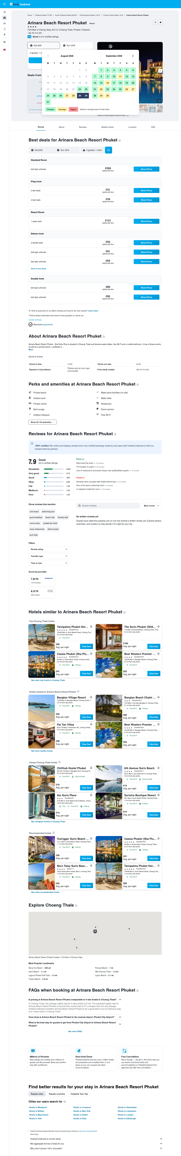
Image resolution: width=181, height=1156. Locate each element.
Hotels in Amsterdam (127, 1107)
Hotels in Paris (80, 1118)
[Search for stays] (4, 17)
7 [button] (73, 76)
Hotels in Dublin (80, 1114)
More (31, 349)
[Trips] (4, 42)
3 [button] (48, 76)
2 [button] (86, 70)
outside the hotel (50, 523)
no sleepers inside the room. (93, 489)
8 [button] (79, 76)
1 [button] (79, 70)
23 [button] (86, 89)
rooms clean (35, 523)
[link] (48, 680)
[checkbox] (42, 580)
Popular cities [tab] (37, 1094)
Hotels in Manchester (38, 1114)
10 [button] (48, 82)
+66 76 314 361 (35, 32)
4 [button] (54, 76)
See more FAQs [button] (75, 1031)
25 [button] (54, 95)
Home (30, 15)
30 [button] (86, 95)
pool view (33, 535)
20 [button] (67, 89)
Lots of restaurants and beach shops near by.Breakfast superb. (107, 470)
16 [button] (86, 82)
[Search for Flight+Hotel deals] (4, 29)
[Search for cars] (4, 23)
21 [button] (73, 89)
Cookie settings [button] (35, 319)
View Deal (86, 646)
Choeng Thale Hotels (111, 15)
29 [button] (80, 95)
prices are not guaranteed (87, 1131)
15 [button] (80, 82)
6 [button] (67, 76)
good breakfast (36, 517)
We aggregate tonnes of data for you (47, 1143)
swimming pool (48, 511)
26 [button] (60, 95)
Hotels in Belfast (36, 1111)
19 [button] (60, 89)
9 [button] (86, 76)
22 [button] (80, 89)
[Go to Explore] (4, 34)
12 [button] (60, 82)
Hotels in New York (81, 1111)
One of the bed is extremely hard (94, 485)
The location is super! (90, 466)
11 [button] (54, 82)
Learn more (93, 310)
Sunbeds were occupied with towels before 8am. (101, 481)
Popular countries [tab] (57, 1094)
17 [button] (48, 89)
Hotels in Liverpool (82, 1107)
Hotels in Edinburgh (127, 1118)
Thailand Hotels (41, 15)
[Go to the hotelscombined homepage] (20, 4)
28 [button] (73, 95)
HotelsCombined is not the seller (45, 1138)
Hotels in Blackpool (38, 1107)
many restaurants (37, 529)
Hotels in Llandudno (127, 1111)
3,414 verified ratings (49, 36)
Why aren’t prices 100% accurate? (46, 1148)
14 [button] (73, 82)
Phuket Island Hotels (87, 15)
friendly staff (63, 517)
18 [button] (54, 89)
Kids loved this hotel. (90, 463)
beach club (50, 517)
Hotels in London (126, 1114)
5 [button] (60, 76)
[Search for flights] (4, 12)
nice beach (34, 511)
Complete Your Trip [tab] (79, 1094)
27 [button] (67, 95)
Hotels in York (35, 1118)
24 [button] (48, 95)
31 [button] (48, 101)
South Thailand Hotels (63, 15)
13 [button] (67, 82)
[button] (4, 4)
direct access (53, 529)
